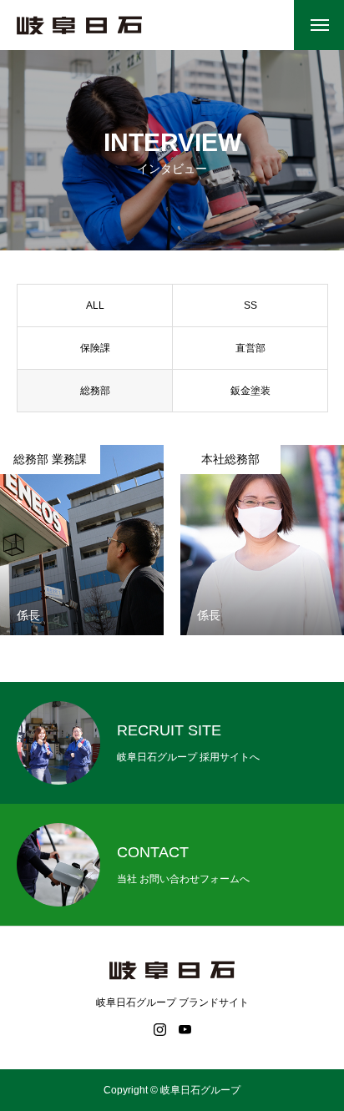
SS (250, 305)
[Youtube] (184, 1029)
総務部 (95, 390)
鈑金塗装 (250, 390)
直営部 (250, 348)
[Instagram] (159, 1029)
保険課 (95, 348)
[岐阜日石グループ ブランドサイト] (79, 25)
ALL (95, 305)
